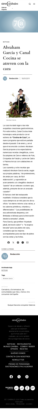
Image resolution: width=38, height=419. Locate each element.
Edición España (4, 8)
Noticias (6, 42)
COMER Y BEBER (27, 346)
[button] (34, 3)
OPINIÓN (14, 349)
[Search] (29, 4)
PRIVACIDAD (20, 404)
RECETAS (24, 349)
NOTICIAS (11, 344)
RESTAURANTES (24, 344)
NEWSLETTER (18, 360)
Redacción (15, 254)
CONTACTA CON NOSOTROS (18, 357)
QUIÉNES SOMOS (18, 353)
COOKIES (29, 404)
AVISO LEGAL (10, 404)
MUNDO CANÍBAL (10, 346)
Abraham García (8, 278)
